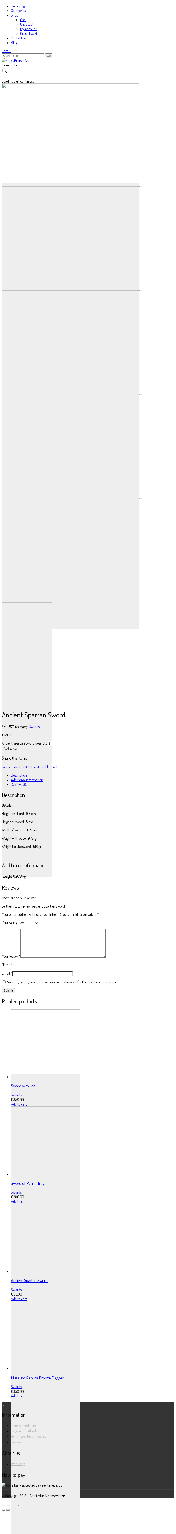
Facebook (8, 767)
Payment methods (24, 1431)
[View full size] (141, 186)
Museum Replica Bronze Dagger (37, 1377)
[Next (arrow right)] (8, 1510)
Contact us (18, 38)
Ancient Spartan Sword (29, 1280)
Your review (11, 956)
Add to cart (11, 748)
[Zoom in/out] (17, 1505)
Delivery (16, 1442)
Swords (34, 726)
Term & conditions (23, 1425)
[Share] (8, 1505)
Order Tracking (30, 33)
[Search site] (4, 72)
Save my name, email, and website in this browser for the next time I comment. (62, 982)
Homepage (18, 6)
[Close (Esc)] (4, 1505)
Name (7, 964)
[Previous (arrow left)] (4, 1510)
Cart (23, 19)
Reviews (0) (19, 784)
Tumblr (44, 767)
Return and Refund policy (28, 1436)
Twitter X (21, 767)
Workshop (18, 1464)
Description (19, 775)
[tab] (92, 775)
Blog (14, 42)
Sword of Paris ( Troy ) (29, 1183)
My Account (28, 29)
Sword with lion (23, 1085)
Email (53, 767)
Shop (14, 15)
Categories (18, 10)
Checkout (26, 24)
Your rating (9, 922)
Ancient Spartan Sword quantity (24, 743)
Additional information (27, 780)
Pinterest (33, 767)
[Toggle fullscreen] (12, 1505)
